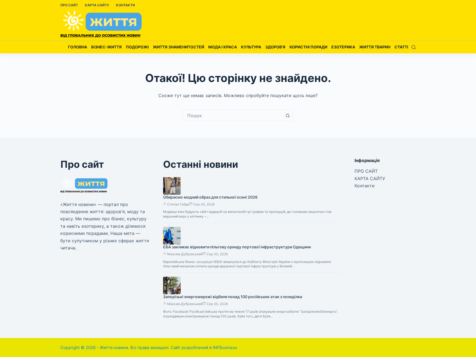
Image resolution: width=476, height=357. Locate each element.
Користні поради (308, 47)
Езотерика (343, 47)
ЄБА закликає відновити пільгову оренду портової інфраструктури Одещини (237, 247)
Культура (251, 47)
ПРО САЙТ (69, 5)
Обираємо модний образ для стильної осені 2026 (210, 197)
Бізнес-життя (106, 47)
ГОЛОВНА (77, 47)
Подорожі (137, 47)
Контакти (125, 5)
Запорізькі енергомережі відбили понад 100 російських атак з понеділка (232, 296)
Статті (401, 47)
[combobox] (232, 115)
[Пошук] (414, 47)
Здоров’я (275, 47)
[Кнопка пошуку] (287, 115)
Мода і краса (222, 47)
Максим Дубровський (184, 254)
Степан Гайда (178, 204)
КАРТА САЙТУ (97, 5)
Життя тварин (374, 47)
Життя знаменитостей (178, 47)
